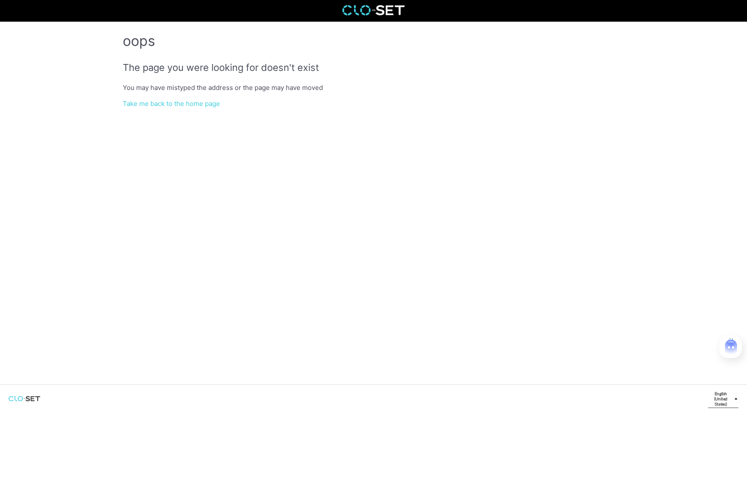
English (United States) (721, 398)
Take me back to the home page (171, 103)
